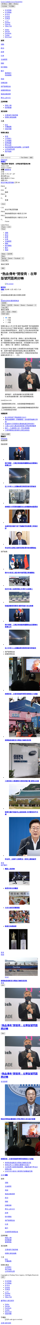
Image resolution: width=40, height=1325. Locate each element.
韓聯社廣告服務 (10, 117)
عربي (7, 1291)
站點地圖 (8, 129)
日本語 (7, 1289)
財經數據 (8, 107)
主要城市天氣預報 (11, 115)
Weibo (7, 29)
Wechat (7, 31)
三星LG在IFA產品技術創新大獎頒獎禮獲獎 (20, 426)
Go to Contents (6, 2)
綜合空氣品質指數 (7, 182)
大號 (9, 322)
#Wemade (4, 160)
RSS (6, 125)
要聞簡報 (8, 1242)
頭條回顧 (4, 83)
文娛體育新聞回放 (11, 1232)
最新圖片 (8, 73)
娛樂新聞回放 (6, 90)
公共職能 (8, 141)
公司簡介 (8, 138)
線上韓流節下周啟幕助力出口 (15, 417)
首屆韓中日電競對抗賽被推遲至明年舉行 (19, 424)
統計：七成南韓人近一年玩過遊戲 (17, 428)
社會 (2, 56)
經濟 (2, 52)
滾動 (2, 44)
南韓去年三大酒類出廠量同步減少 (17, 1165)
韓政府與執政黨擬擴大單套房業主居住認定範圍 (18, 1119)
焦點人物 (8, 105)
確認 (3, 268)
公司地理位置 (10, 149)
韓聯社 (3, 162)
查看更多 (8, 169)
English (7, 1287)
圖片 (2, 71)
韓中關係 (4, 67)
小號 (9, 318)
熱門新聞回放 (6, 86)
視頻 (2, 79)
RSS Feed (8, 37)
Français (7, 1295)
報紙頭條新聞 (6, 94)
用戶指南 (8, 151)
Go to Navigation (16, 2)
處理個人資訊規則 (7, 1300)
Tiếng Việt (8, 1297)
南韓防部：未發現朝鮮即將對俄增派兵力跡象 (17, 1159)
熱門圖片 (4, 865)
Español (7, 1293)
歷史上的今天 (6, 98)
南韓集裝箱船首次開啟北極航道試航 (14, 981)
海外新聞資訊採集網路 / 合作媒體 (17, 147)
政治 (2, 48)
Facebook (8, 33)
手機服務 (8, 127)
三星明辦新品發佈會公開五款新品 (17, 430)
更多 (2, 863)
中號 (9, 320)
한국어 (7, 1285)
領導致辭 (8, 143)
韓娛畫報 (8, 75)
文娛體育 (4, 59)
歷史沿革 (8, 145)
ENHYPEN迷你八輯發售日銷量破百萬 (19, 1171)
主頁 (2, 1175)
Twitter (7, 35)
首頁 (6, 136)
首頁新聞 (4, 1081)
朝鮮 (2, 63)
